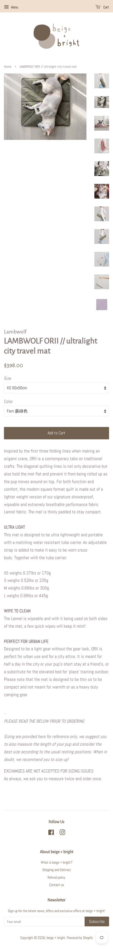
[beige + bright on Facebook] (51, 833)
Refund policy (56, 877)
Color (8, 401)
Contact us (56, 884)
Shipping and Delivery (56, 869)
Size (7, 378)
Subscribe (97, 921)
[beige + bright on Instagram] (62, 833)
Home (7, 67)
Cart (105, 7)
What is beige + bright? (57, 862)
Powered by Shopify (80, 937)
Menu (14, 7)
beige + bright (56, 937)
